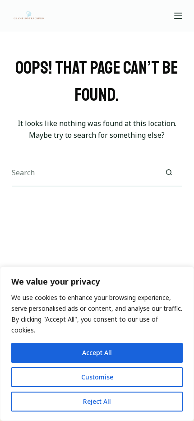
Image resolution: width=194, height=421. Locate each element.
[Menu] (178, 16)
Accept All (97, 352)
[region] (97, 344)
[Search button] (168, 173)
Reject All (97, 401)
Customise (97, 377)
